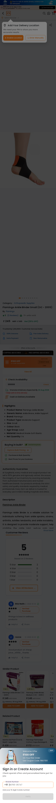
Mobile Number (12, 781)
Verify (28, 796)
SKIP (51, 750)
